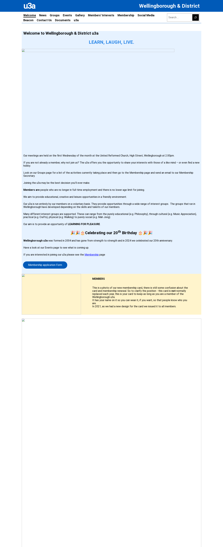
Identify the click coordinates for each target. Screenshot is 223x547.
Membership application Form (45, 264)
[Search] (195, 17)
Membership (92, 254)
